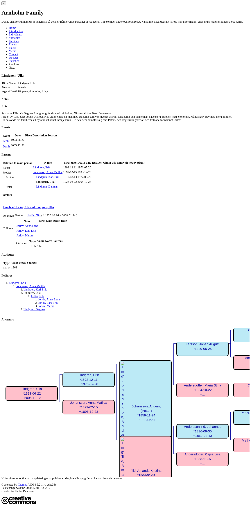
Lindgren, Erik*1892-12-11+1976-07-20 (88, 379)
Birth (6, 140)
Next (12, 67)
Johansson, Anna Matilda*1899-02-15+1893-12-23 (88, 407)
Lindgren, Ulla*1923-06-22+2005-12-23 (31, 393)
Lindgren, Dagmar (47, 186)
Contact (13, 54)
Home (12, 27)
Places (12, 47)
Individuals (15, 34)
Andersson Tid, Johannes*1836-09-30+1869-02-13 (202, 431)
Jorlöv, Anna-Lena (27, 225)
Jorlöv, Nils (34, 215)
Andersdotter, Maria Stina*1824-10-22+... (202, 390)
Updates (13, 57)
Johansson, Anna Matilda (47, 172)
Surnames (14, 37)
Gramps (22, 484)
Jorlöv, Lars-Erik (26, 230)
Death (6, 146)
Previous (14, 64)
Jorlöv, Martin (25, 235)
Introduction (16, 31)
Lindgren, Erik (41, 167)
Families (14, 41)
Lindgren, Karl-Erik (47, 177)
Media (12, 51)
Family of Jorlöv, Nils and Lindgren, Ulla (28, 207)
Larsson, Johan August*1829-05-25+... (202, 348)
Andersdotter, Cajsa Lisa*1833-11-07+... (202, 458)
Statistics (14, 61)
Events (13, 44)
